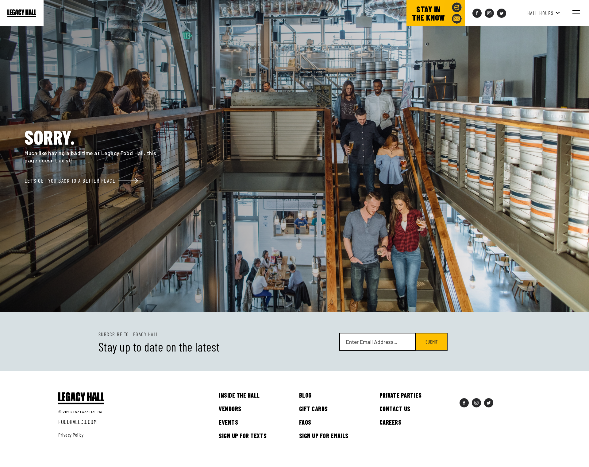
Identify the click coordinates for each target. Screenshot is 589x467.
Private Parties (400, 395)
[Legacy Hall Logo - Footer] (81, 398)
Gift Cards (313, 408)
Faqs (305, 422)
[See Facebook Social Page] (477, 13)
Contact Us (394, 408)
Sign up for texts (243, 435)
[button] (581, 13)
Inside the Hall (239, 395)
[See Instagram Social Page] (489, 13)
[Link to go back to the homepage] (21, 13)
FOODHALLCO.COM (77, 421)
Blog (305, 395)
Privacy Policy (70, 435)
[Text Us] (457, 7)
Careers (390, 422)
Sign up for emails (323, 435)
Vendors (230, 408)
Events (228, 422)
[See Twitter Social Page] (501, 13)
